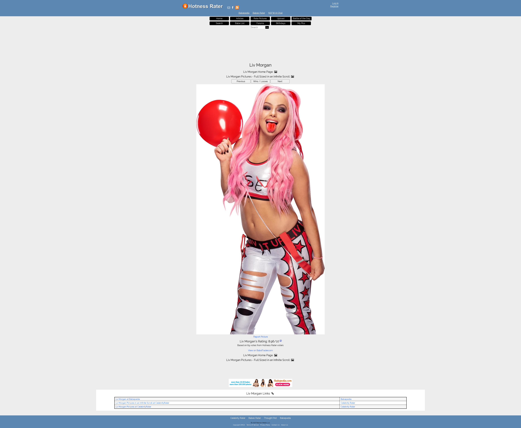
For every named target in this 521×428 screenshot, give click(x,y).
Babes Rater (259, 13)
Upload (280, 18)
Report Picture (260, 336)
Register (334, 6)
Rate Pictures (260, 18)
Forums (260, 23)
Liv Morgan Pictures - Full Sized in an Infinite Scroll (258, 76)
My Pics (301, 23)
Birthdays (280, 23)
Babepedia (244, 13)
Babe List (239, 23)
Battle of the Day (301, 18)
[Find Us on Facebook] (232, 8)
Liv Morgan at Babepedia (128, 399)
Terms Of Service (253, 425)
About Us (284, 425)
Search (219, 23)
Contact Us (275, 425)
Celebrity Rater (348, 403)
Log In (335, 3)
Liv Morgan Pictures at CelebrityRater (133, 407)
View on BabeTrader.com (260, 350)
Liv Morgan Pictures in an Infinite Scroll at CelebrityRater (142, 403)
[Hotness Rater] (203, 8)
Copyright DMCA (239, 425)
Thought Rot (270, 418)
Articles (240, 18)
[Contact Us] (229, 8)
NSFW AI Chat (275, 13)
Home (219, 18)
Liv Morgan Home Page (258, 71)
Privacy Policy (265, 425)
